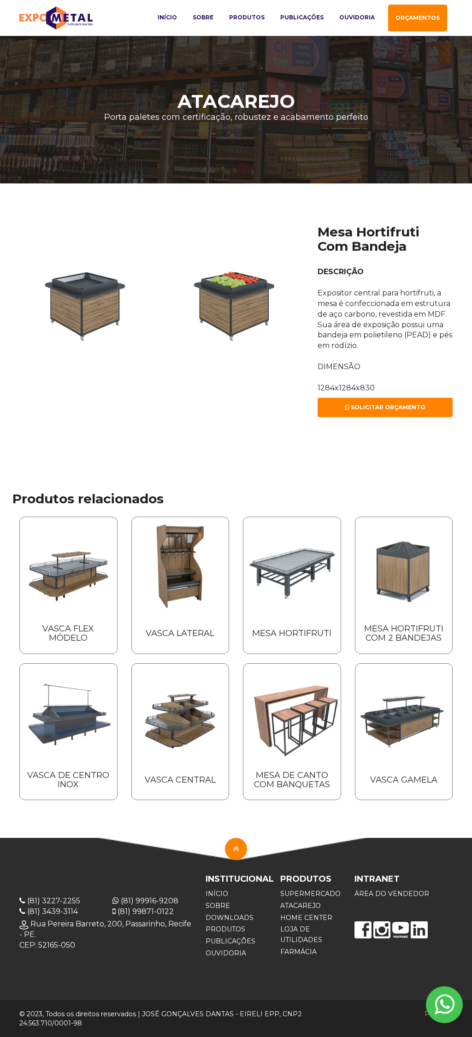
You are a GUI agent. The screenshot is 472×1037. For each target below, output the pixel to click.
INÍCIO (217, 894)
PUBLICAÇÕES (230, 941)
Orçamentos (417, 17)
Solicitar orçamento (387, 407)
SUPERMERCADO (310, 894)
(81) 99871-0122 (145, 911)
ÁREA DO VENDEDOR (391, 894)
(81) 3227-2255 (52, 900)
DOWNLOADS (230, 917)
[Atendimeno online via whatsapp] (444, 1004)
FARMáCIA (298, 952)
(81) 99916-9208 (148, 900)
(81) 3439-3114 (51, 911)
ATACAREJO (300, 905)
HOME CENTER (306, 917)
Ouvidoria (357, 17)
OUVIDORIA (226, 953)
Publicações (302, 17)
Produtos (247, 17)
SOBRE (218, 905)
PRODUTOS (225, 929)
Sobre (203, 17)
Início (167, 17)
